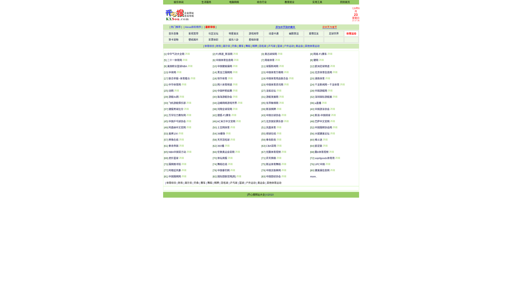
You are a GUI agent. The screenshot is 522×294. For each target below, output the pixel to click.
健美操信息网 (322, 170)
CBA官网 (271, 146)
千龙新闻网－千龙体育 (327, 84)
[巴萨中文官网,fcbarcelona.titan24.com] (332, 121)
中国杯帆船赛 (224, 90)
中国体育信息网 (224, 60)
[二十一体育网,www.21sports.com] (185, 60)
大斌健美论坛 (322, 133)
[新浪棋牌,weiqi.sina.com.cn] (279, 109)
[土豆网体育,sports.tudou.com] (232, 127)
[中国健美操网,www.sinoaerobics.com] (235, 66)
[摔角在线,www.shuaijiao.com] (181, 139)
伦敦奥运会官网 (225, 152)
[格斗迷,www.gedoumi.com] (325, 139)
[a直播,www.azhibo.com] (324, 103)
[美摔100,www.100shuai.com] (181, 133)
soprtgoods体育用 (325, 158)
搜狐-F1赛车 (224, 115)
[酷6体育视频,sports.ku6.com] (331, 152)
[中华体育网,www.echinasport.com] (184, 84)
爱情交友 (314, 33)
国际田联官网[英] (226, 176)
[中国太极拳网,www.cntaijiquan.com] (283, 170)
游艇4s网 (174, 97)
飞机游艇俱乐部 (177, 103)
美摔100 (173, 133)
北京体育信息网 (323, 72)
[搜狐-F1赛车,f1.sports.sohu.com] (234, 115)
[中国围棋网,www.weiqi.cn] (184, 176)
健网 (315, 60)
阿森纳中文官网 (177, 127)
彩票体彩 (213, 39)
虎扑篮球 (173, 158)
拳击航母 (271, 139)
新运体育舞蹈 (273, 164)
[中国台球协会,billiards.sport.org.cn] (283, 115)
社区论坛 (213, 33)
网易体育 (269, 60)
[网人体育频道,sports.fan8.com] (235, 84)
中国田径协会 (273, 176)
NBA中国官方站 (177, 152)
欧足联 (318, 146)
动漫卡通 (274, 33)
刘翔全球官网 (224, 109)
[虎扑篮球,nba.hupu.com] (181, 158)
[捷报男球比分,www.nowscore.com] (186, 109)
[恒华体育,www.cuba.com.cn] (230, 78)
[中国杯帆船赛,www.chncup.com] (235, 90)
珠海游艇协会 (224, 97)
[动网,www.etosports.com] (176, 90)
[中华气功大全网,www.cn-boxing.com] (187, 54)
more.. (313, 176)
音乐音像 (173, 33)
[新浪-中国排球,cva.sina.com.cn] (333, 115)
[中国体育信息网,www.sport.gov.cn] (236, 60)
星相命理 (254, 39)
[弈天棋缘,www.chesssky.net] (279, 158)
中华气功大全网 (175, 54)
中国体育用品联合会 (277, 78)
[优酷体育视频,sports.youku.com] (283, 152)
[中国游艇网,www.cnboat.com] (330, 90)
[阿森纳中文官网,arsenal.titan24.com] (188, 127)
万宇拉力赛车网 (177, 115)
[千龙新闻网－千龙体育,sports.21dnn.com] (342, 84)
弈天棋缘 (271, 158)
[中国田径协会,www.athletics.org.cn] (283, 176)
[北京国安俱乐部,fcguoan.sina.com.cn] (286, 121)
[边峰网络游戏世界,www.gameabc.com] (240, 103)
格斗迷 (318, 139)
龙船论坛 (271, 90)
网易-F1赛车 (320, 54)
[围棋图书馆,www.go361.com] (184, 164)
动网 (171, 90)
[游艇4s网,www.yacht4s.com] (181, 97)
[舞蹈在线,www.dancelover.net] (230, 164)
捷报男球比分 (176, 109)
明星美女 (234, 33)
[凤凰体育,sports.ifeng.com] (279, 127)
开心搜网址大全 (256, 194)
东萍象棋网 (272, 103)
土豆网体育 (223, 127)
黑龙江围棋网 (224, 72)
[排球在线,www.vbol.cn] (279, 133)
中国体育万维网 (274, 72)
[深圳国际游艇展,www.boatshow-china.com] (335, 97)
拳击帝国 (173, 146)
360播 (220, 146)
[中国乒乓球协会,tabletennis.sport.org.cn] (188, 121)
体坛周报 (222, 158)
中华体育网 (175, 84)
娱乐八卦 (234, 39)
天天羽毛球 (223, 139)
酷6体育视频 (321, 152)
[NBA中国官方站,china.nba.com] (189, 152)
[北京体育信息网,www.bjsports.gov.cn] (335, 72)
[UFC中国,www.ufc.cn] (328, 164)
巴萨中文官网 (322, 121)
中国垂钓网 (223, 170)
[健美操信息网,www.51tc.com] (332, 170)
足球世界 (334, 33)
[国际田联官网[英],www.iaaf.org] (238, 176)
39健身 (221, 133)
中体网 (172, 72)
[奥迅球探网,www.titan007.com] (280, 54)
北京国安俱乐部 (274, 121)
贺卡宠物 (173, 39)
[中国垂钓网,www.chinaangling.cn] (232, 170)
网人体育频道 (224, 84)
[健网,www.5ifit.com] (321, 60)
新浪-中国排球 (322, 115)
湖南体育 (320, 78)
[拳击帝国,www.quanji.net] (181, 146)
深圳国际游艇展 (323, 97)
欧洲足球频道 (322, 66)
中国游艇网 (321, 90)
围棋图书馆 (175, 164)
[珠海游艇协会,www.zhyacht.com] (235, 97)
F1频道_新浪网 (224, 54)
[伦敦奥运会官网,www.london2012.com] (237, 152)
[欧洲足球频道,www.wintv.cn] (332, 66)
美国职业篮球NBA (177, 66)
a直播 (318, 103)
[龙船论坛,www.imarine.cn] (279, 90)
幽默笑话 (294, 33)
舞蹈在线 (222, 164)
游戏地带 (254, 33)
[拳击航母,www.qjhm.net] (279, 139)
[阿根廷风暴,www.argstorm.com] (184, 170)
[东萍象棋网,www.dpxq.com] (281, 103)
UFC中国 (320, 164)
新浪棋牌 (271, 109)
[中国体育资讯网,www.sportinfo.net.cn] (286, 84)
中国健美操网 (224, 66)
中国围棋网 (175, 176)
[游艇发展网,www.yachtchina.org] (281, 97)
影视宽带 (193, 33)
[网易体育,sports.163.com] (277, 60)
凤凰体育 (271, 127)
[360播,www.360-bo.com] (227, 146)
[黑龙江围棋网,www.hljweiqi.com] (235, 72)
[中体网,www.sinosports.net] (179, 72)
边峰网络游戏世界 (227, 103)
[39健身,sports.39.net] (228, 133)
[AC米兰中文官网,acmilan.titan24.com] (238, 121)
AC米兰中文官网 (226, 121)
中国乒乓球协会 (177, 121)
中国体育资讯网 (274, 84)
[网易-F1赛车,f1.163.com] (330, 54)
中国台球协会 (273, 115)
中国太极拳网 (273, 170)
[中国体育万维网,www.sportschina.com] (286, 72)
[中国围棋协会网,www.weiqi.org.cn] (335, 127)
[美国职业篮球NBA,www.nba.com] (190, 66)
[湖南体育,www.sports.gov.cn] (327, 78)
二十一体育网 (174, 60)
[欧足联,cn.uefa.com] (325, 146)
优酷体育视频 (273, 152)
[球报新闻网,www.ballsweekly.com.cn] (281, 66)
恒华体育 (222, 78)
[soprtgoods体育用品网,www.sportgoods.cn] (337, 158)
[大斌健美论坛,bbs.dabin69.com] (332, 133)
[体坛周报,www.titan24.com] (230, 158)
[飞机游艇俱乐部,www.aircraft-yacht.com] (188, 103)
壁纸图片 (193, 39)
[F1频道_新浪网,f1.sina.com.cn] (235, 54)
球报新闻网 (272, 66)
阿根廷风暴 (175, 170)
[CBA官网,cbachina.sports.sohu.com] (279, 146)
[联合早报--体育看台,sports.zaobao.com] (193, 78)
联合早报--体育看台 (179, 78)
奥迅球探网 (271, 54)
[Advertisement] (275, 14)
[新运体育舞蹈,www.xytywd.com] (283, 164)
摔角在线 (173, 139)
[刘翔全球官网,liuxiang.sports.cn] (235, 109)
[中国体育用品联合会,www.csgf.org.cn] (291, 78)
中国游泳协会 (322, 109)
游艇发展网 (272, 97)
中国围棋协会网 (323, 127)
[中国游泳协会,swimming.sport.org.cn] (332, 109)
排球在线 (271, 133)
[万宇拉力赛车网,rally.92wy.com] (188, 115)
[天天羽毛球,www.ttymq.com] (232, 139)
